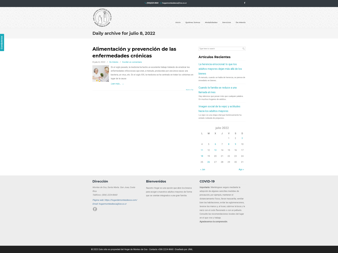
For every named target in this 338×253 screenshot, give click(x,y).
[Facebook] (245, 3)
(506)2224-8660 (152, 3)
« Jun (202, 169)
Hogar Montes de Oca (102, 18)
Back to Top (189, 89)
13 (215, 150)
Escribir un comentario (132, 62)
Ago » (241, 169)
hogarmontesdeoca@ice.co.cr (174, 3)
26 (208, 162)
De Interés (113, 62)
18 (202, 156)
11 (202, 150)
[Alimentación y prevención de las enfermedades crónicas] (100, 81)
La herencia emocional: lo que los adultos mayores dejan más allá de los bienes (220, 69)
